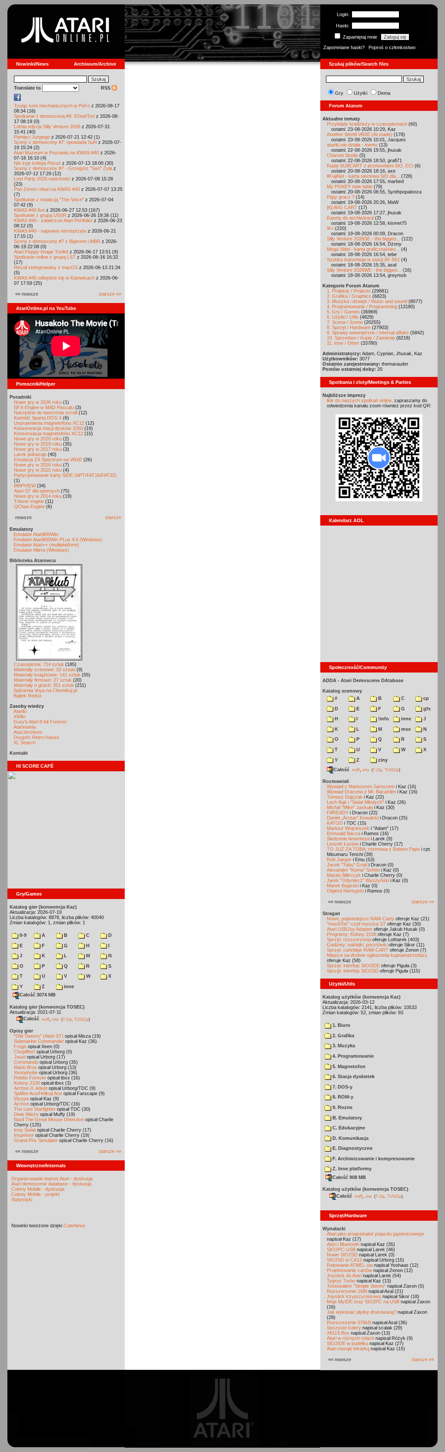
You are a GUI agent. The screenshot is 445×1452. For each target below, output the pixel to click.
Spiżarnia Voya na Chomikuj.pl (45, 690)
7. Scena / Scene (345, 322)
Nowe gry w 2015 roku (38, 470)
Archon (21, 1103)
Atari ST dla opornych (37, 490)
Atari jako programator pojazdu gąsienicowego (375, 1233)
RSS (106, 87)
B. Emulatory (346, 1117)
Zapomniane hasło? (344, 47)
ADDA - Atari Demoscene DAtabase (362, 680)
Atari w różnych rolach (350, 1338)
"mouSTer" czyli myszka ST (356, 923)
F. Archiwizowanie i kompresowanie (373, 1158)
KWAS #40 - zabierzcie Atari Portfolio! (53, 220)
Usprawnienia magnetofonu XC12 (49, 423)
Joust (20, 1056)
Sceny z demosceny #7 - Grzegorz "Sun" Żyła (63, 168)
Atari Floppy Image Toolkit (42, 251)
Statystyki (21, 1199)
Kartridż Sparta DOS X (38, 417)
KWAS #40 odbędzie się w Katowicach (54, 277)
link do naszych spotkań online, (360, 400)
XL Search (24, 742)
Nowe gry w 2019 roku (38, 443)
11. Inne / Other (343, 343)
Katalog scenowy (342, 690)
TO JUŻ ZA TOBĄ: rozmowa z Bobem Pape (373, 849)
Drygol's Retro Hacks (36, 737)
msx (405, 729)
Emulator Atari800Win (35, 534)
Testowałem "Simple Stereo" (356, 1286)
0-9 (22, 935)
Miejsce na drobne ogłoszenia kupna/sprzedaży (377, 955)
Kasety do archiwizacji (350, 217)
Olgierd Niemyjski (345, 890)
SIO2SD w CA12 (344, 1259)
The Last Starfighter (35, 1109)
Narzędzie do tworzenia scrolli (45, 412)
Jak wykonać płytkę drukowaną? (361, 1312)
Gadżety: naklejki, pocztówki (357, 944)
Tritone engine (29, 501)
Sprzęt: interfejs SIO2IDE (353, 965)
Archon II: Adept (31, 1088)
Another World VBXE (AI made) (359, 134)
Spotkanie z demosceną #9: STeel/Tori (54, 116)
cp (425, 698)
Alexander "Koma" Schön (353, 870)
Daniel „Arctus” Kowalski (353, 817)
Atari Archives (28, 732)
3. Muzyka (343, 1045)
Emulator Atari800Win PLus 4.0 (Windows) (57, 539)
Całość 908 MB (349, 1177)
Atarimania (24, 726)
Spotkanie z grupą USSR (40, 215)
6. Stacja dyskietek (353, 1076)
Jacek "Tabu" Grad (347, 864)
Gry (339, 93)
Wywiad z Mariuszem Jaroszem (361, 786)
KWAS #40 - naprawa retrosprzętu (50, 230)
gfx (426, 708)
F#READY (338, 812)
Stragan (331, 913)
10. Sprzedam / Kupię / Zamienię (361, 337)
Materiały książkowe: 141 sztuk (47, 674)
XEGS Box (338, 1332)
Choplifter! (24, 1051)
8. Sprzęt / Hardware (349, 327)
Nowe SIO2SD (342, 1254)
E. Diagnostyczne (351, 1148)
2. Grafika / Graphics (349, 296)
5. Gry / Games (343, 311)
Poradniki (20, 397)
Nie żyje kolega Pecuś (37, 163)
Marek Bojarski (343, 885)
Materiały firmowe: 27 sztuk (43, 680)
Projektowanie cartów (349, 1270)
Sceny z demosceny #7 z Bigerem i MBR (57, 241)
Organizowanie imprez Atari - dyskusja (52, 1178)
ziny (382, 760)
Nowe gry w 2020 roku (38, 438)
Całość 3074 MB (38, 994)
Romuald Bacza (343, 833)
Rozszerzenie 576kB (349, 1322)
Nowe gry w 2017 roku (38, 449)
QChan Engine (29, 506)
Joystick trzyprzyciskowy (354, 1296)
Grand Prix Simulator (36, 1140)
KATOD (335, 823)
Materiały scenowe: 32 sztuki (44, 669)
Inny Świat (25, 1129)
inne (68, 986)
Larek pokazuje (30, 454)
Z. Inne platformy (351, 1168)
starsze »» (110, 293)
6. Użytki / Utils (343, 317)
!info (383, 718)
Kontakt (19, 753)
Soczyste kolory (344, 1327)
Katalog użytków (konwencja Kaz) (361, 996)
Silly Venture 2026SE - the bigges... (363, 238)
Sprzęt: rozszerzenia (349, 939)
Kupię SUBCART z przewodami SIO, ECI (370, 165)
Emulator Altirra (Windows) (41, 550)
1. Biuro (340, 1025)
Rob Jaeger (339, 859)
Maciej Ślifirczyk (344, 875)
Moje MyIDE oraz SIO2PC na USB (363, 1301)
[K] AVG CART (342, 207)
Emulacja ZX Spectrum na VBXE (48, 459)
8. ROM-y (342, 1096)
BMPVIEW (25, 485)
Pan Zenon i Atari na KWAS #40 (47, 189)
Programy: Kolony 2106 (351, 934)
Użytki (360, 93)
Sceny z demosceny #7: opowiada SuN (55, 142)
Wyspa (21, 1098)
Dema (384, 93)
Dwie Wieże (26, 1114)
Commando (26, 1062)
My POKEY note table (349, 186)
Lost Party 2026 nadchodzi (42, 178)
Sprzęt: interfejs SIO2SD (353, 970)
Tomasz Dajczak (344, 796)
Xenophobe (26, 1072)
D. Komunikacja (350, 1138)
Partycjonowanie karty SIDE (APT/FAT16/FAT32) (65, 475)
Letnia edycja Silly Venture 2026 (47, 126)
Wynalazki (333, 1228)
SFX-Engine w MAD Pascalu (44, 407)
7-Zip (67, 1019)
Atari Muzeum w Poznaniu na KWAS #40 (56, 152)
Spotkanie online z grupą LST (45, 257)
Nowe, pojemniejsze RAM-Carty (360, 918)
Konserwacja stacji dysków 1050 (48, 428)
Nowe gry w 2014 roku (38, 496)
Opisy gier (21, 1030)
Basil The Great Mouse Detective (49, 1119)
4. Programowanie (352, 1056)
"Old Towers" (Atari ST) (38, 1036)
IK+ (330, 228)
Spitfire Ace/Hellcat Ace (38, 1093)
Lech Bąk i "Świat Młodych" (355, 802)
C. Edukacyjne (348, 1127)
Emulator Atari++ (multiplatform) (46, 544)
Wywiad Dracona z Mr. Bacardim (361, 791)
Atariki (20, 711)
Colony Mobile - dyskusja (37, 1189)
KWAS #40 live (29, 210)
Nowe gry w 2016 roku (38, 464)
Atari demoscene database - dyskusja (51, 1183)
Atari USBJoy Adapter (349, 929)
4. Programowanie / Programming (362, 306)
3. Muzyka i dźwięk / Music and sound (367, 301)
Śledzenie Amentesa (348, 838)
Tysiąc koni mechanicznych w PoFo (52, 105)
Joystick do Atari (344, 1275)
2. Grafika (342, 1035)
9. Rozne (341, 1107)
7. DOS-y (341, 1086)
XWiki (19, 716)
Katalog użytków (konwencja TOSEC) (365, 1189)
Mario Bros (25, 1067)
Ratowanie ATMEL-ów (350, 1265)
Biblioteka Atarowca (33, 560)
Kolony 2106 (27, 1083)
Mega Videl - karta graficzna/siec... (363, 249)
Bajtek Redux (27, 695)
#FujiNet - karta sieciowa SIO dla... (363, 176)
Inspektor (24, 1135)
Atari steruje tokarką (348, 1348)
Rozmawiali (335, 781)
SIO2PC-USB (341, 1249)
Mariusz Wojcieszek (348, 828)
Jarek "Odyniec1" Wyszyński (358, 880)
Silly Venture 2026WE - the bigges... (364, 270)
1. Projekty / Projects (349, 290)
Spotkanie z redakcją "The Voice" (49, 199)
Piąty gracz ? (341, 197)
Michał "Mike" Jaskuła (350, 807)
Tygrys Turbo (341, 1280)
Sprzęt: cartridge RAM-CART (358, 949)
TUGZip (81, 1019)
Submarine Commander (39, 1041)
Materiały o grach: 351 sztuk (44, 685)
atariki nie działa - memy (352, 144)
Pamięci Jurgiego (32, 137)
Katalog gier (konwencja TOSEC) (47, 1006)
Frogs (20, 1046)
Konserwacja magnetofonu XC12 (48, 433)
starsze (113, 517)
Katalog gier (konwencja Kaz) (43, 906)
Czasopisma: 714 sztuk (39, 664)
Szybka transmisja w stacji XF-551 (363, 259)
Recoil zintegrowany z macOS (46, 267)
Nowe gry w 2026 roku (38, 402)
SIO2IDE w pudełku (347, 1343)
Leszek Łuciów (343, 843)
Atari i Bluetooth (343, 1244)
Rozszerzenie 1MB (347, 1291)
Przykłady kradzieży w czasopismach (367, 124)
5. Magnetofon (348, 1066)
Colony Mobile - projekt (35, 1194)
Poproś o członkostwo (392, 47)
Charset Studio (342, 155)
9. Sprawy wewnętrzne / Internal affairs (368, 332)
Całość (31, 1018)
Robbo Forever (30, 1077)
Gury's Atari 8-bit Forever (40, 721)
